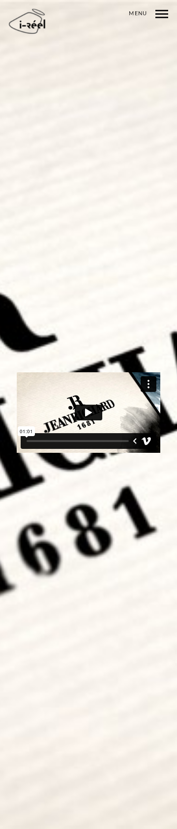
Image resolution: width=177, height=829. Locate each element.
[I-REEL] (27, 21)
